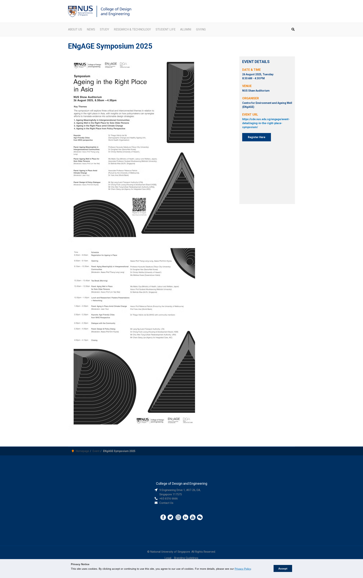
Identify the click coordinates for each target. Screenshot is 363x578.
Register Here (256, 137)
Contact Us (166, 503)
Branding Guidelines (186, 558)
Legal (168, 558)
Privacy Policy (243, 568)
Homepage (82, 451)
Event (96, 451)
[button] (293, 30)
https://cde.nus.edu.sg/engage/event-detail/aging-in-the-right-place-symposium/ (266, 123)
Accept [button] (282, 568)
